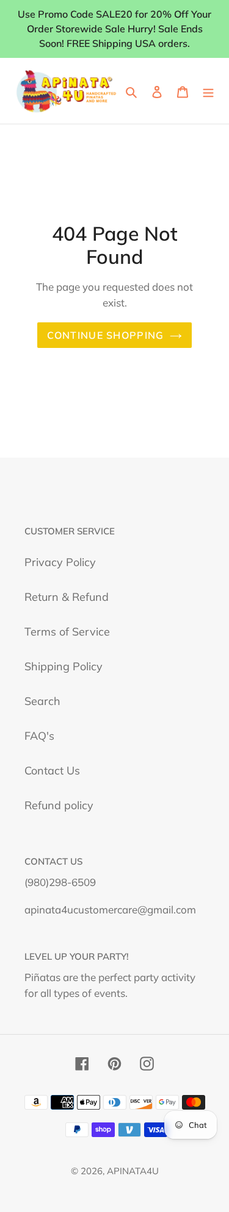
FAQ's (39, 736)
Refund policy (58, 805)
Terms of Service (67, 632)
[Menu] (208, 90)
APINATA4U (133, 1171)
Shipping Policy (63, 666)
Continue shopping (105, 335)
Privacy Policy (60, 562)
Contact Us (52, 771)
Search (42, 701)
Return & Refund (66, 597)
